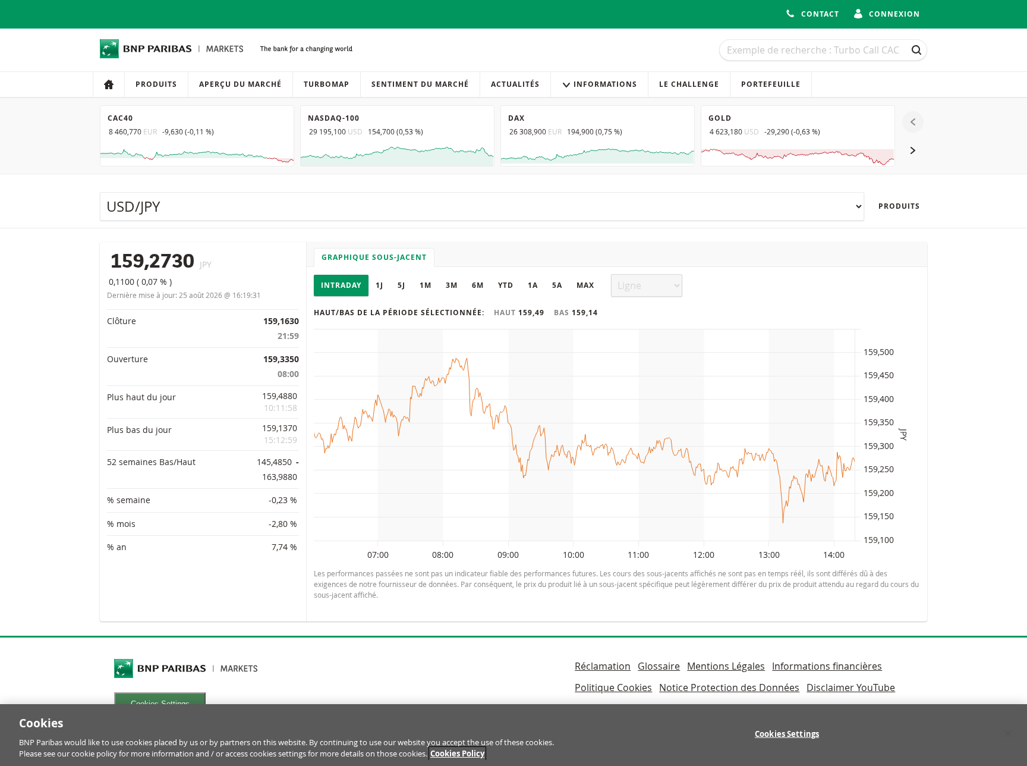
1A (533, 285)
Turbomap (326, 84)
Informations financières (827, 666)
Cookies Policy (457, 753)
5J (401, 285)
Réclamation (603, 666)
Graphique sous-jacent (374, 257)
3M (452, 285)
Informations (605, 84)
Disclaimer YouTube (851, 687)
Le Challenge (689, 84)
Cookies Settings (787, 734)
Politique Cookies (613, 687)
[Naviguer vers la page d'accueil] (172, 48)
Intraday (341, 285)
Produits (156, 84)
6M (478, 285)
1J (379, 285)
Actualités (515, 84)
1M (425, 285)
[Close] (1008, 734)
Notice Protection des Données (729, 687)
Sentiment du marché (420, 84)
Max (585, 285)
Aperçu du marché (240, 84)
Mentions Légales (726, 666)
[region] (513, 735)
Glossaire (659, 666)
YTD (506, 285)
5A (557, 285)
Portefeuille (771, 84)
